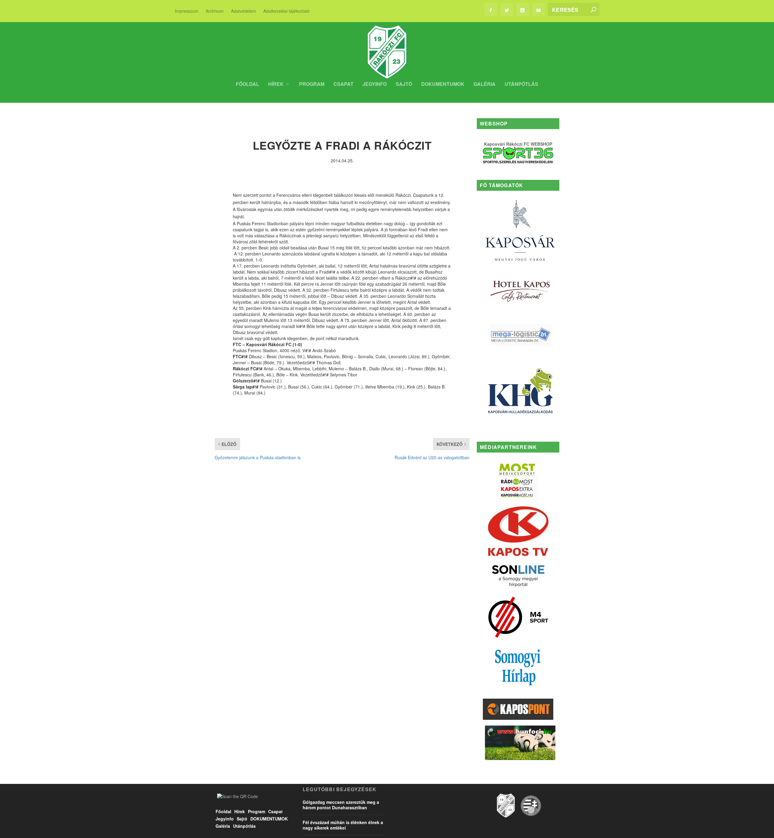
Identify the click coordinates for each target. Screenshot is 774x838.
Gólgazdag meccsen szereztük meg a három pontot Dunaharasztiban (341, 804)
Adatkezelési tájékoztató (286, 11)
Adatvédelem (243, 11)
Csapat (343, 84)
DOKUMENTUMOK (442, 84)
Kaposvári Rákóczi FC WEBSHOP (518, 144)
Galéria (484, 84)
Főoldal (247, 84)
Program (311, 84)
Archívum (215, 11)
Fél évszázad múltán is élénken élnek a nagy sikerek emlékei (343, 825)
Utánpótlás (521, 84)
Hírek (276, 84)
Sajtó (404, 84)
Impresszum (186, 11)
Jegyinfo (375, 84)
